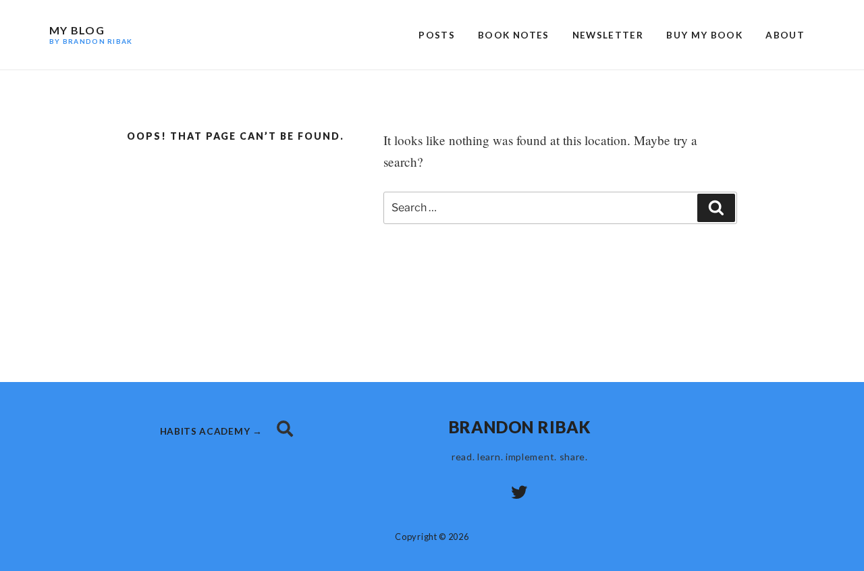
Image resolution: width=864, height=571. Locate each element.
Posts (436, 35)
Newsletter (608, 35)
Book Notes (513, 35)
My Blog (90, 34)
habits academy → (212, 431)
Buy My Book (704, 35)
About (785, 35)
